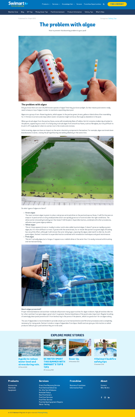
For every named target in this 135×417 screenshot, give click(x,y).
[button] (103, 4)
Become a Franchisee (77, 385)
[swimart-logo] (18, 2)
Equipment (12, 390)
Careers (104, 385)
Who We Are (105, 388)
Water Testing (44, 404)
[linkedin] (109, 397)
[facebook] (101, 397)
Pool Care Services (46, 397)
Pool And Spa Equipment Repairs (51, 402)
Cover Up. (74, 359)
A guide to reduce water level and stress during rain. (29, 361)
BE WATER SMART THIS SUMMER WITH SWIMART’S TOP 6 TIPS (54, 363)
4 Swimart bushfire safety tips (105, 360)
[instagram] (105, 397)
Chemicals (12, 388)
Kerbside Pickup (45, 393)
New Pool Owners (45, 395)
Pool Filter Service (45, 400)
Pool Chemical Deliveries (48, 388)
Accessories (12, 385)
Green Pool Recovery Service (49, 385)
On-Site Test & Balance (47, 390)
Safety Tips (113, 19)
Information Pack (76, 388)
